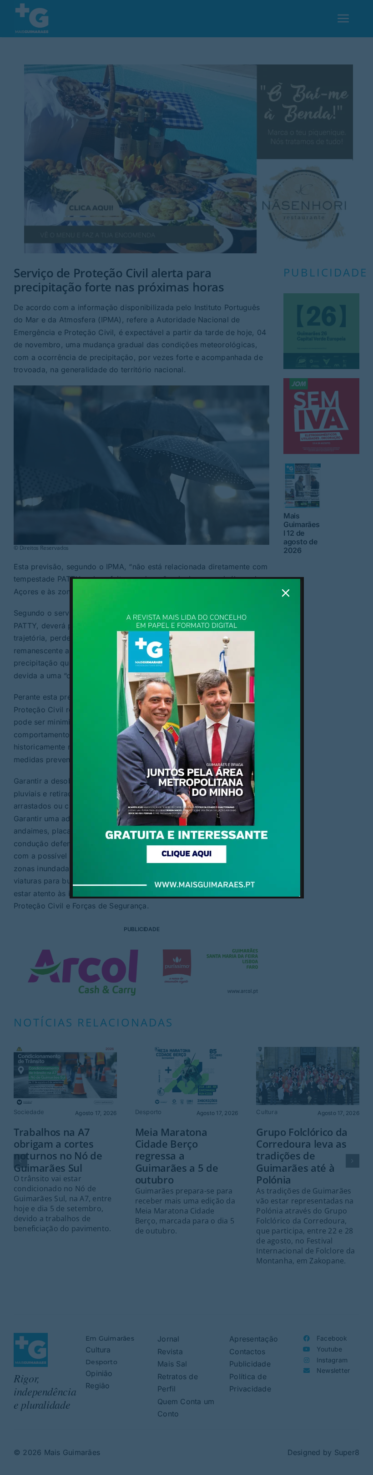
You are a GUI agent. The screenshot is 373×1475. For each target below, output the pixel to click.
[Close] (286, 593)
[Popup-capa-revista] (186, 582)
